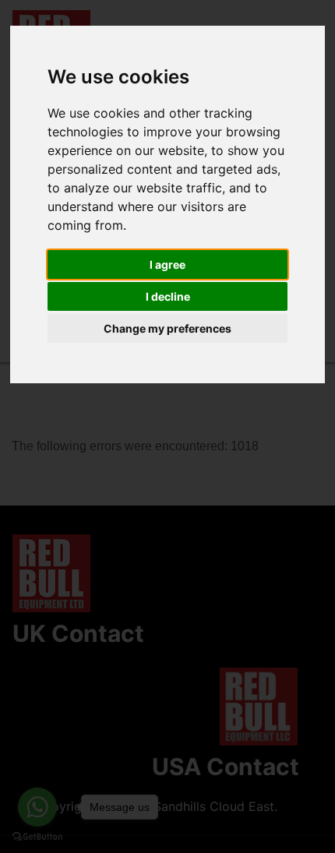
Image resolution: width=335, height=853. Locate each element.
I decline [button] (168, 296)
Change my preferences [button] (167, 328)
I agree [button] (167, 264)
